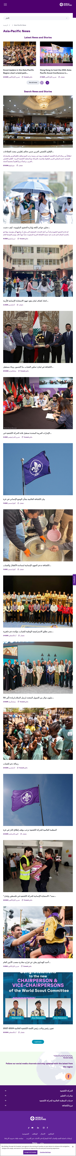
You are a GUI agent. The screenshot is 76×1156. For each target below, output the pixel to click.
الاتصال (42, 1134)
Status (34, 1143)
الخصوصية (25, 1134)
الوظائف (35, 1134)
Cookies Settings (45, 1152)
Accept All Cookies (30, 1152)
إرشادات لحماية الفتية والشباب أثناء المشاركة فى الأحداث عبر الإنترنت (49, 1138)
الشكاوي (51, 1134)
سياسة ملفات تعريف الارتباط (13, 1138)
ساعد (42, 1143)
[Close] (73, 1146)
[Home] (66, 4)
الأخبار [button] (7, 18)
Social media (68, 1058)
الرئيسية (5, 25)
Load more (38, 1042)
